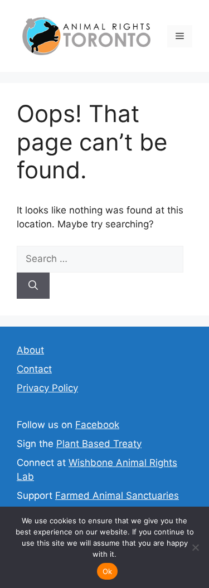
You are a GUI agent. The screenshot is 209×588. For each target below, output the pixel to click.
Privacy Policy (47, 387)
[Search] (33, 286)
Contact (34, 369)
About (30, 350)
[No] (195, 547)
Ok (108, 571)
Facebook (97, 424)
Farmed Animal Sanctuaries (117, 495)
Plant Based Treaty (99, 443)
